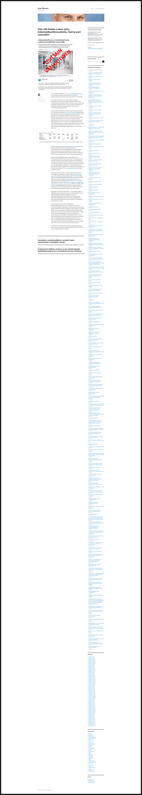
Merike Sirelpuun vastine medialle (95, 425)
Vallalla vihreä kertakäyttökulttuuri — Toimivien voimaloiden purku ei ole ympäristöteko (95, 114)
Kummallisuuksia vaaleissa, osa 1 (94, 401)
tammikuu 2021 (91, 695)
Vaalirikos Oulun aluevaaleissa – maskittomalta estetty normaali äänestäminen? (94, 239)
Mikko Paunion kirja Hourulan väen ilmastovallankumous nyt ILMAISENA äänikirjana (95, 583)
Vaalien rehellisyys (92, 767)
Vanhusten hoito (91, 771)
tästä (71, 95)
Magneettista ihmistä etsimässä (94, 370)
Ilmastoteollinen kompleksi (93, 150)
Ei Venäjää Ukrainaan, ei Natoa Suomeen (96, 215)
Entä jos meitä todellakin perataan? (95, 282)
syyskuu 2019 (91, 714)
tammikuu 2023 (91, 670)
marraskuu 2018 (91, 725)
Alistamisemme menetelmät (94, 189)
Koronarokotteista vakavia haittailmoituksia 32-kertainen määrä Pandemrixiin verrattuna (96, 397)
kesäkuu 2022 (91, 676)
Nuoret (90, 753)
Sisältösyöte (91, 780)
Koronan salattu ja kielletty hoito (94, 321)
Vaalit (90, 768)
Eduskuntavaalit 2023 (92, 738)
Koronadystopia (91, 299)
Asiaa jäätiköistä (91, 124)
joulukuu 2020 (91, 696)
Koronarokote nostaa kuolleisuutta (95, 279)
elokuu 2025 (91, 658)
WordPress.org (91, 782)
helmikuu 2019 (91, 722)
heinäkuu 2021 (91, 688)
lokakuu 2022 (91, 673)
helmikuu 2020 (91, 708)
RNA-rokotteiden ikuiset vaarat (94, 153)
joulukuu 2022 (91, 672)
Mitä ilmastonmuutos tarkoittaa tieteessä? (96, 117)
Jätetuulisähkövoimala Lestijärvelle (95, 209)
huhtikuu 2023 (91, 668)
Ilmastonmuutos (91, 743)
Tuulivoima (91, 763)
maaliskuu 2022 (91, 679)
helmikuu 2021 (91, 694)
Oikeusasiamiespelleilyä (93, 444)
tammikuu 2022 (91, 681)
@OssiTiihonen (91, 44)
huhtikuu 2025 (91, 659)
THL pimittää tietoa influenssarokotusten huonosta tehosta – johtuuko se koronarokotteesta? (96, 543)
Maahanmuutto (91, 751)
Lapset (90, 750)
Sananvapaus (91, 757)
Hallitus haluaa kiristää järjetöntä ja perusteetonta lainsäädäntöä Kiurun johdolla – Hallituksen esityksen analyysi (96, 263)
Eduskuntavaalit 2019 (92, 737)
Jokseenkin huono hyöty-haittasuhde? (95, 293)
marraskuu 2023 (91, 662)
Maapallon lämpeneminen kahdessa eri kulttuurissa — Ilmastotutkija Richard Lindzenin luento (95, 96)
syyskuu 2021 (91, 686)
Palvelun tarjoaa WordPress (48, 790)
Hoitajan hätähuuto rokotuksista (94, 467)
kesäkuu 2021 (91, 689)
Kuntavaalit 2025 (91, 749)
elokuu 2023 (91, 666)
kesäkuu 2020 (91, 703)
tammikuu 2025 (91, 660)
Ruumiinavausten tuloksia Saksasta (95, 251)
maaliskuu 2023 (91, 669)
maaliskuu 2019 (91, 721)
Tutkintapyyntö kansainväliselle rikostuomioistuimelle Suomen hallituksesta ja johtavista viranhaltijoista (96, 414)
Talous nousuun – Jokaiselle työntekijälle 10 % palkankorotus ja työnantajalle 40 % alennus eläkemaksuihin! (96, 574)
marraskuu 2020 (91, 697)
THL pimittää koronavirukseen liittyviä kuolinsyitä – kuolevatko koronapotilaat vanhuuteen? (96, 569)
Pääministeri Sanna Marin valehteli (95, 551)
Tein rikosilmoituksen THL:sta (94, 539)
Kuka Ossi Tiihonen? (99, 8)
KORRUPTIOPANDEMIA (93, 336)
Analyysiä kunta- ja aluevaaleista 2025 (95, 76)
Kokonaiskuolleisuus (41, 101)
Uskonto (90, 766)
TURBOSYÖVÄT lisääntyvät (93, 187)
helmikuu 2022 (91, 680)
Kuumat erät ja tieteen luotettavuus (95, 181)
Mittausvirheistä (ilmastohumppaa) (95, 110)
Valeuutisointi (43, 99)
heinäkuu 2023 (91, 667)
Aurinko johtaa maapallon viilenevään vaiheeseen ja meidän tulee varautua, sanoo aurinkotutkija (96, 132)
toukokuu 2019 (91, 718)
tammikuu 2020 (91, 709)
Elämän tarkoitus (92, 740)
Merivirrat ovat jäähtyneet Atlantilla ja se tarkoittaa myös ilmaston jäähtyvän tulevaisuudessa (96, 555)
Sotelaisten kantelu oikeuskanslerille (95, 184)
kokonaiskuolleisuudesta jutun (75, 93)
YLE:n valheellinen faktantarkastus (95, 212)
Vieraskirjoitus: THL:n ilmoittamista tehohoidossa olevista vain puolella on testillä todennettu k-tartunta (95, 422)
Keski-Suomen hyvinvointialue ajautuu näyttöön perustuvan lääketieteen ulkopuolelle (95, 168)
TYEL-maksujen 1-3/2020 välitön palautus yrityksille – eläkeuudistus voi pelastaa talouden (96, 611)
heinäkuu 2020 (91, 702)
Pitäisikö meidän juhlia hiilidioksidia (95, 143)
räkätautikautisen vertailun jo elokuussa (67, 146)
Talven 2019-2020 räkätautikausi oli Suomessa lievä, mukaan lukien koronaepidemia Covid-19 (95, 560)
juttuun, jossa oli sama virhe (70, 112)
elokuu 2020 (91, 701)
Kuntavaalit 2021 (91, 747)
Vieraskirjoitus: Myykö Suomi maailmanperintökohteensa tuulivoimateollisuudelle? (94, 527)
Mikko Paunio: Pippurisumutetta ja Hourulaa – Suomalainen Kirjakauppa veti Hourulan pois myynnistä (96, 532)
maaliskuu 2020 (91, 707)
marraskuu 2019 (91, 711)
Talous (90, 759)
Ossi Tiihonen (43, 8)
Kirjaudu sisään (91, 779)
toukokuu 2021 (91, 690)
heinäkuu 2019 (91, 716)
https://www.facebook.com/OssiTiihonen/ (95, 48)
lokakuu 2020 (91, 698)
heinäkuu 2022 (91, 675)
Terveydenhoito (91, 760)
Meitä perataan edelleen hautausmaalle (95, 69)
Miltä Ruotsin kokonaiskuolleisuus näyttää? (96, 446)
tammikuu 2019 (91, 723)
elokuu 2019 (91, 715)
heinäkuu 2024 (91, 661)
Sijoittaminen (91, 758)
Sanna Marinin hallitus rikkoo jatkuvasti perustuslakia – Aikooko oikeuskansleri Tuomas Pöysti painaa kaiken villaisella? (96, 518)
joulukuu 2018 (91, 724)
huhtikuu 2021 (91, 691)
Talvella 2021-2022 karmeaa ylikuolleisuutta (96, 196)
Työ (89, 764)
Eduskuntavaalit (91, 736)
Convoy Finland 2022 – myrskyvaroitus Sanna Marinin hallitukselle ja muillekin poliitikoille (96, 230)
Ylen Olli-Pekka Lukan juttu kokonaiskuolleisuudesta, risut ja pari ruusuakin (95, 459)
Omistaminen (91, 756)
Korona (39, 99)
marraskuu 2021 (91, 683)
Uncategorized (91, 765)
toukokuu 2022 (91, 677)
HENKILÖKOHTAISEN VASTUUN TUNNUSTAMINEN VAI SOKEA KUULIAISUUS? (94, 174)
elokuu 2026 (91, 656)
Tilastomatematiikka (92, 761)
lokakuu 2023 (91, 663)
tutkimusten (77, 221)
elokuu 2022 (91, 674)
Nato (89, 752)
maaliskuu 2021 (91, 693)
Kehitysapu (90, 745)
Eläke (89, 739)
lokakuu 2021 (91, 684)
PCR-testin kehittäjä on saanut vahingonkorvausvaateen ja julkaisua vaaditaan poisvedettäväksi (95, 479)
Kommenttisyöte (91, 781)
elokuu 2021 (91, 687)
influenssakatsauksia (71, 168)
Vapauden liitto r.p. (91, 35)
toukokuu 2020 (91, 704)
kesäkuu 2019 (91, 717)
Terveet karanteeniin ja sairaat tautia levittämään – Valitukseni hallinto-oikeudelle (95, 276)
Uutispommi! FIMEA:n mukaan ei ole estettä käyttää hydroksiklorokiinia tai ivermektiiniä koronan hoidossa (96, 454)
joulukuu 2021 (91, 682)
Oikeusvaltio (91, 754)
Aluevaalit (90, 733)
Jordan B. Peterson (92, 744)
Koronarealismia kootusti (93, 514)
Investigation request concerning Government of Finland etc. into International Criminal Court (94, 409)
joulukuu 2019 (91, 710)
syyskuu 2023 (91, 665)
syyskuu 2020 (91, 700)
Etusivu (92, 8)
